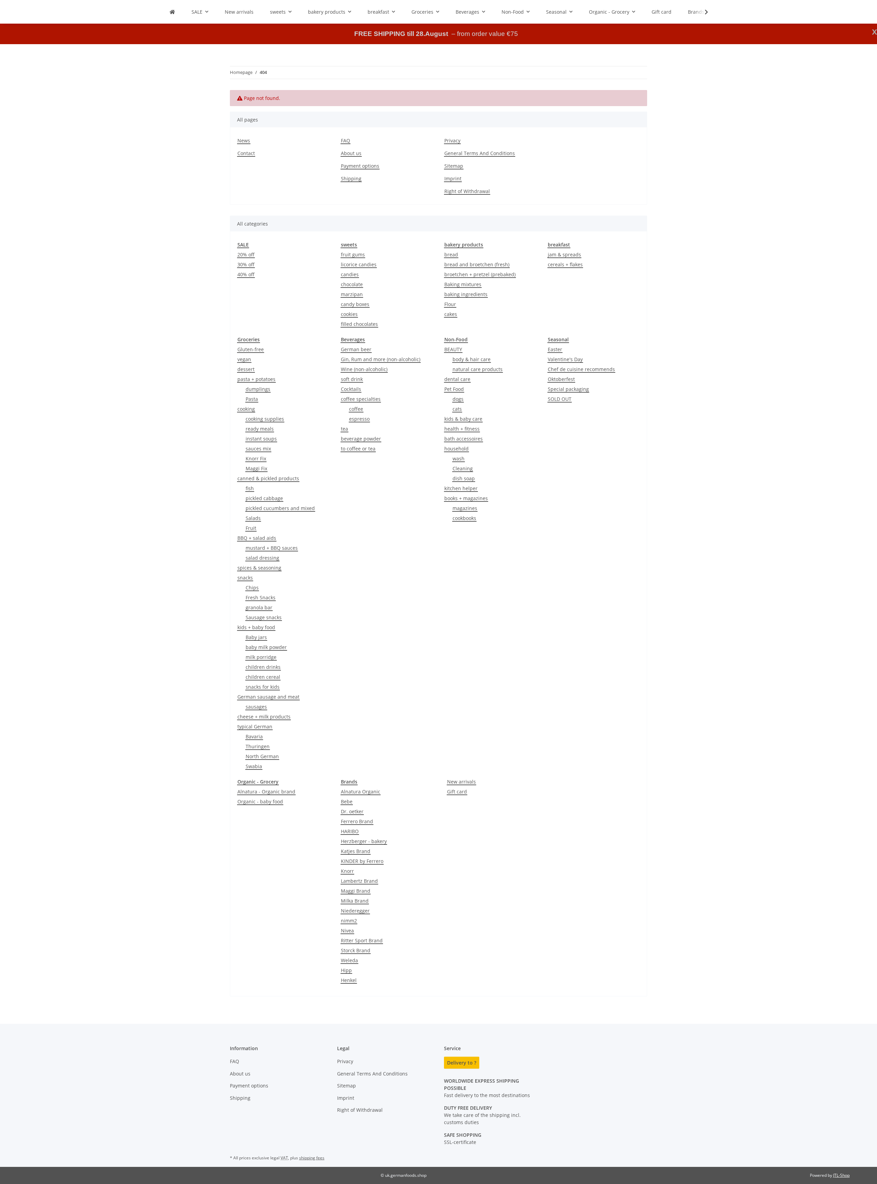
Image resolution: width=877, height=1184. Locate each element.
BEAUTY (453, 349)
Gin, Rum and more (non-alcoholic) (380, 359)
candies (350, 274)
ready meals (260, 428)
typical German (254, 726)
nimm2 (349, 920)
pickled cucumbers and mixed (280, 508)
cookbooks (464, 518)
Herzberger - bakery (364, 841)
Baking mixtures (462, 284)
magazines (465, 508)
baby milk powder (266, 647)
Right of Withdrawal (467, 191)
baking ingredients (465, 294)
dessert (246, 369)
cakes (450, 314)
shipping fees (311, 1158)
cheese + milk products (264, 716)
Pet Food (454, 389)
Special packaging (568, 389)
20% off (246, 254)
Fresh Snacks (260, 597)
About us (351, 153)
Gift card (457, 791)
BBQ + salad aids (256, 538)
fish (250, 488)
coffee (356, 409)
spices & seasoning (259, 567)
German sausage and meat (268, 696)
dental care (457, 379)
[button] (702, 12)
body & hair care (472, 359)
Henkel (349, 980)
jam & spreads (564, 254)
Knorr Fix (256, 458)
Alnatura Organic (360, 791)
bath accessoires (463, 438)
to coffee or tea (358, 448)
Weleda (349, 960)
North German (262, 756)
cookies (349, 314)
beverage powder (361, 438)
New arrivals (461, 781)
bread (451, 254)
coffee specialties (361, 399)
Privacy (452, 140)
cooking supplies (265, 419)
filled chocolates (359, 324)
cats (457, 409)
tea (344, 428)
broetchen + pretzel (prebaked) (480, 274)
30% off (246, 264)
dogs (458, 399)
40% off (246, 274)
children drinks (263, 667)
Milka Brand (355, 900)
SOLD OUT (559, 399)
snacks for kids (263, 687)
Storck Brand (355, 950)
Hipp (346, 970)
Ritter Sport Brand (362, 940)
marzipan (352, 294)
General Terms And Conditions (479, 153)
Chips (252, 587)
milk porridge (261, 657)
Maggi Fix (256, 468)
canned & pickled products (268, 478)
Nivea (347, 930)
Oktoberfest (561, 379)
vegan (244, 359)
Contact (246, 153)
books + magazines (466, 498)
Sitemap (453, 166)
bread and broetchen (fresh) (476, 264)
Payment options (360, 166)
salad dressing (262, 558)
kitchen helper (461, 488)
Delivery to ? (461, 1062)
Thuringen (258, 746)
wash (459, 458)
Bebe (347, 801)
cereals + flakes (565, 264)
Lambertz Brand (359, 881)
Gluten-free (250, 349)
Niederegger (355, 910)
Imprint (452, 178)
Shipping (351, 178)
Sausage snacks (264, 617)
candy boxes (355, 304)
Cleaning (463, 468)
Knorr (347, 871)
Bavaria (254, 736)
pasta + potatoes (256, 379)
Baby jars (256, 637)
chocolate (352, 284)
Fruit (251, 528)
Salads (253, 518)
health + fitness (462, 428)
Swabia (254, 766)
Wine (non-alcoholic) (364, 369)
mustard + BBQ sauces (272, 548)
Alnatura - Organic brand (266, 791)
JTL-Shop (841, 1175)
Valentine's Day (565, 359)
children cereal (263, 677)
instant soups (261, 438)
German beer (356, 349)
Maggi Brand (355, 891)
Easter (555, 349)
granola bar (259, 607)
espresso (359, 419)
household (456, 448)
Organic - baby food (260, 801)
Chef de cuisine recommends (581, 369)
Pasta (252, 399)
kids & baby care (463, 419)
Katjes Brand (355, 851)
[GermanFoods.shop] (172, 12)
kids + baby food (256, 627)
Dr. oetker (352, 811)
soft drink (352, 379)
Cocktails (351, 389)
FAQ (345, 140)
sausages (256, 706)
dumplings (258, 389)
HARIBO (350, 831)
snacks (245, 577)
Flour (450, 304)
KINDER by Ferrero (362, 861)
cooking (246, 409)
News (243, 140)
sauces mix (258, 448)
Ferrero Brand (357, 821)
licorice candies (358, 264)
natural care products (478, 369)
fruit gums (353, 254)
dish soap (464, 478)
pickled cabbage (264, 498)
